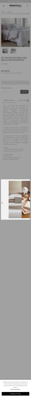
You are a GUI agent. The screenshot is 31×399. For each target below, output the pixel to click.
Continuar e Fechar (15, 393)
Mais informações (20, 389)
